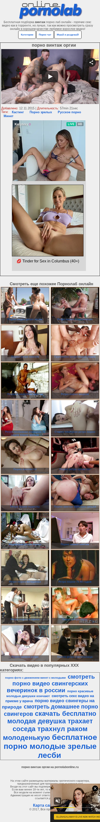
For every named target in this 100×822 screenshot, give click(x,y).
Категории (27, 34)
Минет (8, 116)
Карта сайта (44, 805)
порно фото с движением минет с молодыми (35, 677)
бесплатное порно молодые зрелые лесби (50, 746)
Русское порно (69, 112)
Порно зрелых (41, 112)
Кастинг (18, 112)
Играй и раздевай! (68, 34)
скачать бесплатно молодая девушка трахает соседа (51, 721)
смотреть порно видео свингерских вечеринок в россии (51, 683)
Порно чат (45, 34)
